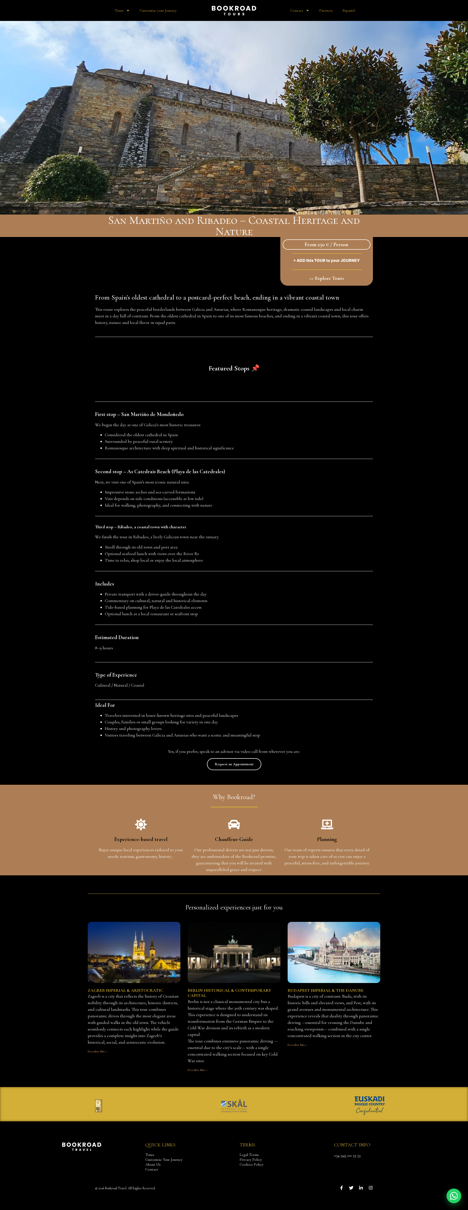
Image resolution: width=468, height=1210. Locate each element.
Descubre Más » (97, 1051)
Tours (119, 10)
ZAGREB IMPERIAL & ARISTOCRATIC (125, 990)
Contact (296, 10)
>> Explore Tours (326, 278)
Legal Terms (249, 1154)
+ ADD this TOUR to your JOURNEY (326, 260)
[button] (454, 1196)
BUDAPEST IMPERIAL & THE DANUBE (325, 990)
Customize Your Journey (164, 1159)
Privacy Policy (251, 1159)
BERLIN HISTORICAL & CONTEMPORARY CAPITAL (229, 993)
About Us (153, 1164)
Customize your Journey (158, 10)
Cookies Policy (251, 1164)
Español (348, 10)
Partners (326, 10)
